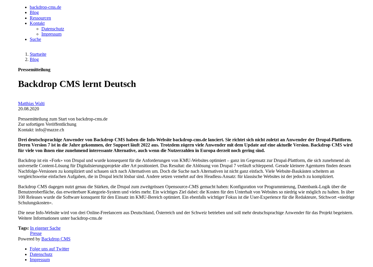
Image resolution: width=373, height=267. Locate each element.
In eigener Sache (45, 228)
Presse (36, 233)
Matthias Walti (31, 103)
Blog (34, 12)
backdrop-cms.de (45, 7)
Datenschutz (52, 28)
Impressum (51, 34)
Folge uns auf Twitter (49, 248)
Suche (35, 39)
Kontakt (37, 23)
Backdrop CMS (56, 238)
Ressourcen (40, 17)
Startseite (38, 54)
